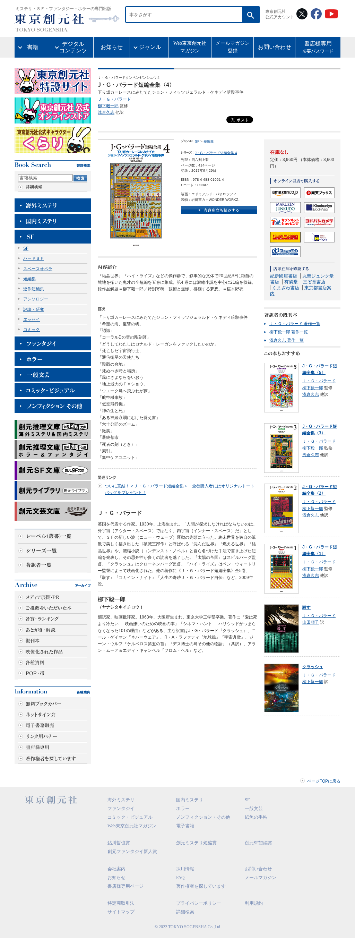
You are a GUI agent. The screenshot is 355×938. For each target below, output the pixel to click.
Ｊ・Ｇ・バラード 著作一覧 (294, 323)
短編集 (29, 278)
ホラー (183, 808)
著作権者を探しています (201, 886)
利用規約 (254, 903)
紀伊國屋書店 (283, 276)
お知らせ (112, 47)
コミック (31, 329)
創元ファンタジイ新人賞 (132, 851)
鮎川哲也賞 (118, 842)
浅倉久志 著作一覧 (286, 340)
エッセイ (31, 319)
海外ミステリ (121, 799)
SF (25, 248)
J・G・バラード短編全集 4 (216, 153)
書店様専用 (318, 47)
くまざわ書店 (285, 287)
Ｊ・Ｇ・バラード (114, 99)
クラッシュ (312, 666)
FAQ (180, 877)
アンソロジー (35, 299)
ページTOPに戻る (323, 781)
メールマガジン (260, 877)
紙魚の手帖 (256, 817)
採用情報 (185, 868)
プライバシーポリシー (198, 903)
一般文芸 (254, 808)
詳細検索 (185, 911)
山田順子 (310, 622)
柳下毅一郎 (108, 105)
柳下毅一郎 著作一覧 (288, 332)
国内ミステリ (189, 799)
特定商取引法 (121, 903)
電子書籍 (185, 825)
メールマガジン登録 (233, 47)
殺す (306, 607)
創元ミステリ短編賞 (196, 842)
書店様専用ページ (125, 886)
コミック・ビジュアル (130, 817)
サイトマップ (121, 911)
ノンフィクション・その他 (203, 817)
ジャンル (150, 47)
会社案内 (116, 868)
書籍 (32, 47)
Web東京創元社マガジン (189, 47)
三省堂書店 (314, 281)
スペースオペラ (37, 268)
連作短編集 (33, 289)
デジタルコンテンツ (73, 47)
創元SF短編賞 (258, 842)
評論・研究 (33, 309)
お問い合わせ (274, 47)
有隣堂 (291, 281)
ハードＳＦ (33, 258)
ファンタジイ (121, 808)
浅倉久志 (106, 112)
